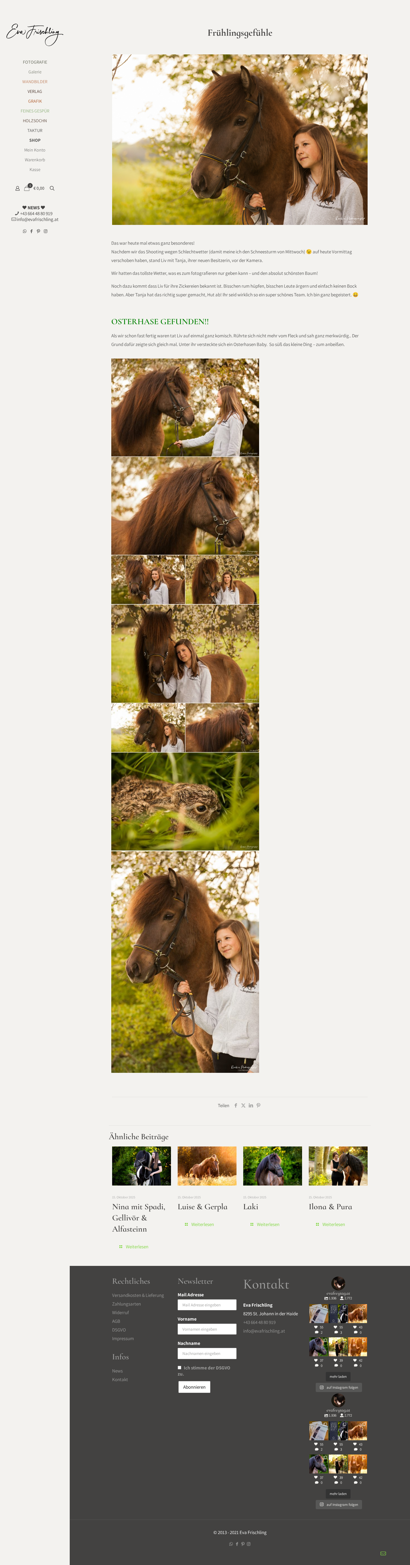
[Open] (318, 1313)
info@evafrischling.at (38, 219)
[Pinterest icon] (39, 231)
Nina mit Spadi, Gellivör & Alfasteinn (138, 1217)
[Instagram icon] (46, 231)
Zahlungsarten (126, 1304)
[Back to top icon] (398, 1553)
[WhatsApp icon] (25, 231)
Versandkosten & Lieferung (138, 1295)
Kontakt (120, 1379)
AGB (116, 1321)
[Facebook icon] (32, 231)
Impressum (123, 1338)
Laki (250, 1206)
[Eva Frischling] (35, 35)
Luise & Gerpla (203, 1206)
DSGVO (119, 1330)
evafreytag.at (318, 1306)
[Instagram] (325, 1319)
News (117, 1371)
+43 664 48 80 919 (36, 213)
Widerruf (120, 1312)
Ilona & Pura (330, 1206)
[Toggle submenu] (64, 140)
